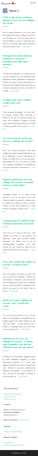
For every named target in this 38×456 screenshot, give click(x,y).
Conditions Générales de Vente (14, 445)
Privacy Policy (8, 442)
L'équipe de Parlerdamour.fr (13, 394)
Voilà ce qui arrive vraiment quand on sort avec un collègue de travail (18, 20)
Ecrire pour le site (9, 396)
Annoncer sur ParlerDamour (13, 432)
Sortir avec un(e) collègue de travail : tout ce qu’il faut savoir (17, 303)
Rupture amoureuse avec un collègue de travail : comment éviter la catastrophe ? (18, 182)
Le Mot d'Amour (24, 420)
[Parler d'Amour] (9, 3)
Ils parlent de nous (10, 399)
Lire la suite (27, 47)
